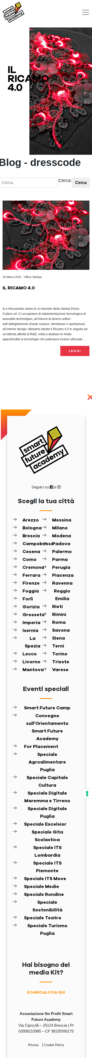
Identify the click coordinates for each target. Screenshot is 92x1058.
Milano (60, 528)
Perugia (61, 567)
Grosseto (32, 615)
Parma (60, 559)
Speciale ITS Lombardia (47, 851)
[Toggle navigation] (85, 12)
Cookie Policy (54, 1045)
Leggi (75, 350)
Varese (60, 670)
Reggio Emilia (62, 595)
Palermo (62, 551)
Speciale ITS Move (45, 879)
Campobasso (32, 544)
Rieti (57, 606)
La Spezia (32, 642)
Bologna (32, 528)
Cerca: (65, 180)
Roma (59, 622)
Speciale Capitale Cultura (47, 781)
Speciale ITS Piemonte (47, 867)
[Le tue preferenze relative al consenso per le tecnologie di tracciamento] (87, 793)
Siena (58, 638)
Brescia (31, 536)
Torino (59, 654)
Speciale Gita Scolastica (47, 836)
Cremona (32, 567)
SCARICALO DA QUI (46, 992)
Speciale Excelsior (45, 824)
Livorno (31, 662)
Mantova (32, 670)
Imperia (31, 622)
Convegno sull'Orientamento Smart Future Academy (47, 727)
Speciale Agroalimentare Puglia (47, 762)
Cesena (31, 551)
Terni (58, 646)
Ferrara (31, 575)
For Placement (41, 746)
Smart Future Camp (47, 708)
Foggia (30, 591)
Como (29, 559)
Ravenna (62, 583)
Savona (61, 630)
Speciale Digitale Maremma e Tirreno (47, 797)
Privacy (34, 1045)
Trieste (60, 662)
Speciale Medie (41, 886)
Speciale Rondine (44, 894)
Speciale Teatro (42, 918)
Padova (61, 544)
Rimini (59, 614)
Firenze (31, 583)
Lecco (29, 654)
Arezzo (30, 520)
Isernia (30, 630)
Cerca (81, 182)
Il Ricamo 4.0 (19, 288)
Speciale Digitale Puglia (47, 813)
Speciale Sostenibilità (47, 906)
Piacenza (62, 575)
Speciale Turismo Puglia (47, 930)
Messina (61, 520)
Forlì (27, 599)
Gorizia (31, 607)
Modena (61, 536)
